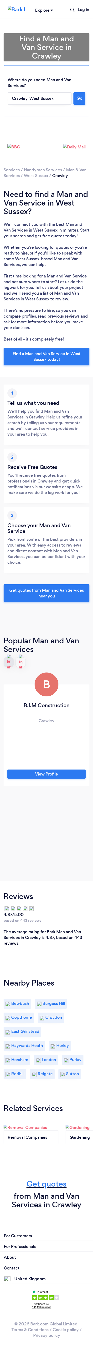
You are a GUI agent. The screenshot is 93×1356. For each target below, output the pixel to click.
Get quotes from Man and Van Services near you (46, 593)
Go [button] (79, 98)
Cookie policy (66, 1330)
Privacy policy (46, 1335)
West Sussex (36, 176)
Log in (83, 9)
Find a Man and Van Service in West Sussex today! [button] (47, 356)
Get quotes (46, 1183)
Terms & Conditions (30, 1330)
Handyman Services (43, 170)
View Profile (46, 774)
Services (12, 170)
